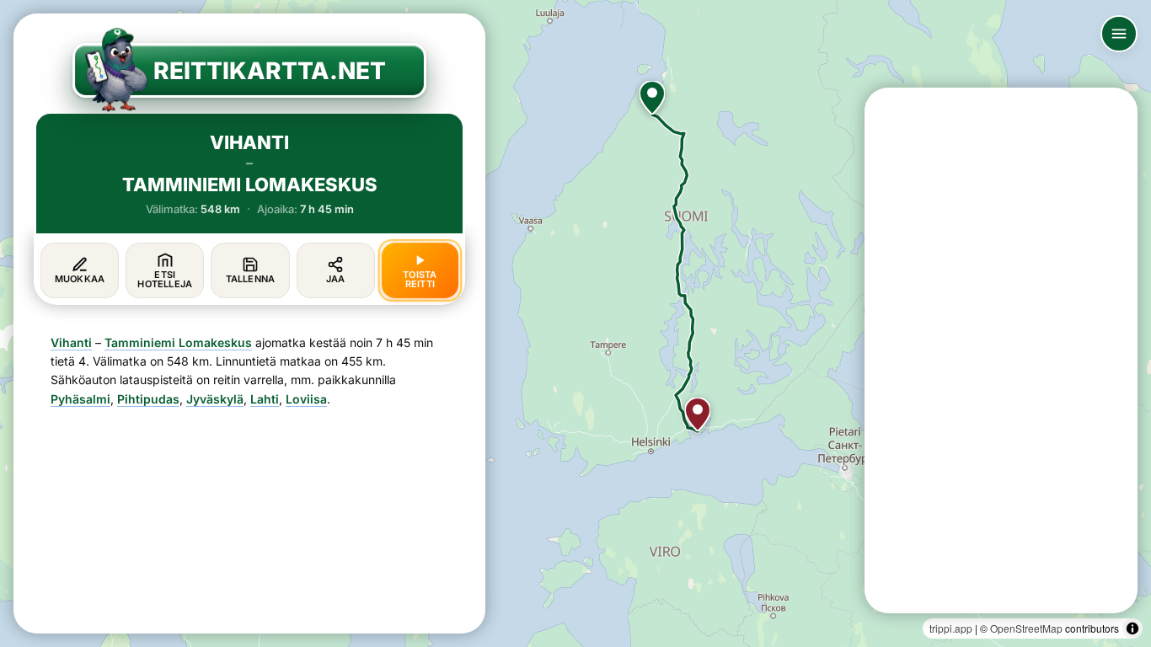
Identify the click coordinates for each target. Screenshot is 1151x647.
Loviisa (306, 399)
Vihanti (71, 342)
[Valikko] (1119, 33)
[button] (652, 98)
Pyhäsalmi (80, 399)
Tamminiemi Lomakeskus (178, 342)
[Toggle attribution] (1132, 628)
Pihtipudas (148, 399)
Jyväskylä (215, 399)
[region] (575, 323)
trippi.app (950, 628)
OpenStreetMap (1026, 628)
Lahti (264, 399)
